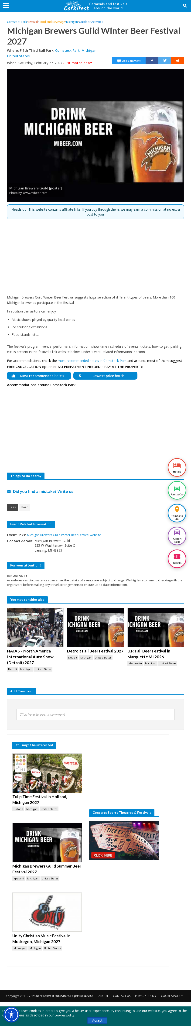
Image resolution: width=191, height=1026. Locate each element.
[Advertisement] (95, 255)
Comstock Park (17, 22)
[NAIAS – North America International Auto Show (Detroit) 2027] (35, 627)
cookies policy (65, 1015)
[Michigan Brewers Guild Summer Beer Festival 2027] (47, 842)
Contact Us (121, 996)
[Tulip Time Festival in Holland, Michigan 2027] (47, 773)
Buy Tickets (64, 996)
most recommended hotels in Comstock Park (92, 360)
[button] (11, 1014)
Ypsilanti (19, 878)
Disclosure (86, 996)
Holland (18, 809)
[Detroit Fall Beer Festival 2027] (95, 627)
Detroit (12, 669)
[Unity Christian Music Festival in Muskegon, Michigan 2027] (47, 912)
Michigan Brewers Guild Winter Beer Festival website (64, 535)
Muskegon (20, 948)
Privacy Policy (145, 996)
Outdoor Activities (91, 22)
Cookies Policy (172, 996)
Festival (33, 22)
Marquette (135, 663)
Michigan (72, 22)
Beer (24, 507)
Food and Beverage (52, 22)
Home (48, 996)
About (103, 996)
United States (18, 56)
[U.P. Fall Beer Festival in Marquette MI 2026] (155, 627)
